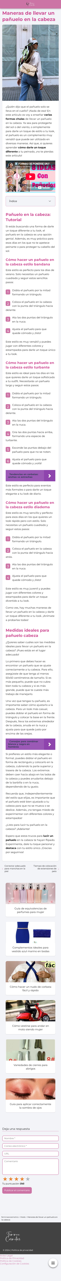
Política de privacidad (22, 1250)
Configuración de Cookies (14, 1263)
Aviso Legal (6, 1255)
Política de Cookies (10, 1261)
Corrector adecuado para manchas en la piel (15, 869)
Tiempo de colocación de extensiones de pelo (44, 869)
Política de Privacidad (12, 1258)
